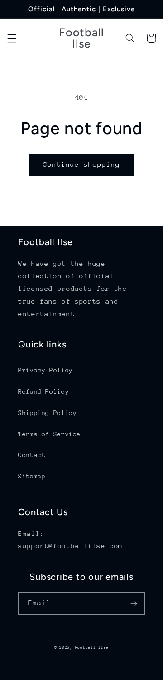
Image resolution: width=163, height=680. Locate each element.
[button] (11, 38)
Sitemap (31, 476)
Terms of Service (49, 434)
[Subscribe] (134, 603)
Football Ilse (92, 647)
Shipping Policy (47, 412)
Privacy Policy (45, 370)
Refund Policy (43, 391)
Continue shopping (81, 164)
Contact (31, 454)
